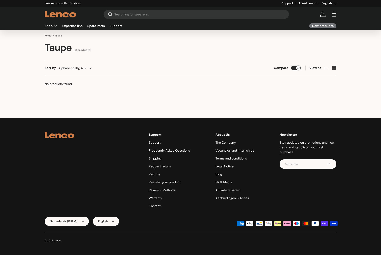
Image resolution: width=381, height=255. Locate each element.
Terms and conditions (231, 158)
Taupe (58, 35)
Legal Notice (225, 166)
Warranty (155, 198)
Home (48, 35)
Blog (219, 174)
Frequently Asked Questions (169, 150)
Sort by (50, 68)
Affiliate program (228, 190)
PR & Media (224, 182)
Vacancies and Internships (235, 150)
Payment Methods (162, 190)
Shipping (155, 158)
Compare (281, 68)
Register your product (165, 182)
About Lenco (307, 3)
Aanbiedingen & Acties (232, 198)
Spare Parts (96, 26)
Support (287, 3)
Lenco (57, 240)
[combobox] (196, 14)
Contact (155, 206)
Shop (49, 26)
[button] (334, 14)
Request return (160, 166)
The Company (226, 142)
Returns (154, 174)
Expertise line (72, 26)
